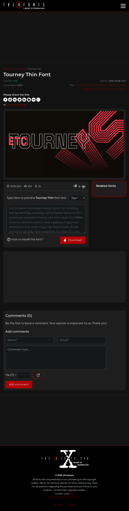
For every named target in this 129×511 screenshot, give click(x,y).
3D (76, 85)
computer (101, 85)
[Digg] (15, 100)
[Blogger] (29, 100)
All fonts (58, 504)
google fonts (88, 89)
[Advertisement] (64, 37)
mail (72, 493)
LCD (98, 89)
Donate (71, 504)
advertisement (87, 85)
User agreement (56, 497)
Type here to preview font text (36, 197)
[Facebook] (5, 100)
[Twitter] (19, 100)
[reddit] (10, 100)
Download (75, 240)
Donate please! (17, 104)
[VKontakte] (34, 100)
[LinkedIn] (24, 100)
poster (105, 89)
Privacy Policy (74, 497)
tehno (113, 89)
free (123, 85)
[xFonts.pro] (24, 6)
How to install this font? (27, 239)
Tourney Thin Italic (109, 191)
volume (121, 89)
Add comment (19, 384)
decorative (114, 85)
